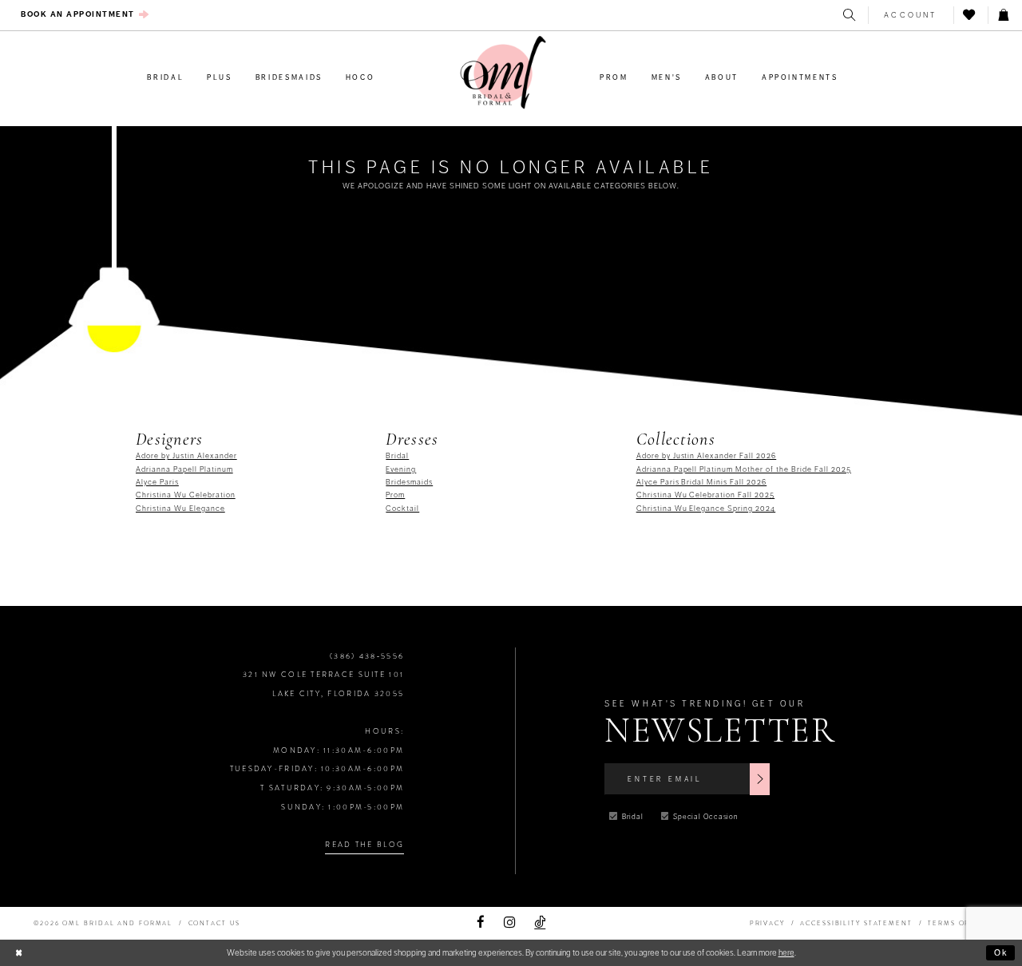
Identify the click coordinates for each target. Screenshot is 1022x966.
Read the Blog (364, 844)
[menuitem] (85, 14)
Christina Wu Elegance (180, 508)
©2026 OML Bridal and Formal (103, 923)
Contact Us (214, 923)
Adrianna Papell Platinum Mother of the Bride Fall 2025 (743, 469)
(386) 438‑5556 (367, 656)
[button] (910, 15)
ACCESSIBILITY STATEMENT (856, 923)
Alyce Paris (157, 482)
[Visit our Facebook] (480, 923)
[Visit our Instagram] (509, 923)
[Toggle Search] (851, 15)
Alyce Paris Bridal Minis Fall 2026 (701, 482)
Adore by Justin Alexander (186, 456)
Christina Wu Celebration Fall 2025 (705, 495)
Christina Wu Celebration (186, 495)
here (786, 952)
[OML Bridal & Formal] (503, 72)
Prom (395, 495)
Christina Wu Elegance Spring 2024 (706, 508)
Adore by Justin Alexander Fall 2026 (706, 456)
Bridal (397, 456)
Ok (1001, 952)
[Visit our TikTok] (539, 923)
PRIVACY (767, 923)
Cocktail (402, 508)
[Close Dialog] (18, 953)
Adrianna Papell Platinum (184, 469)
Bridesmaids (409, 482)
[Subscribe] (760, 779)
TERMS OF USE (958, 923)
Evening (401, 469)
